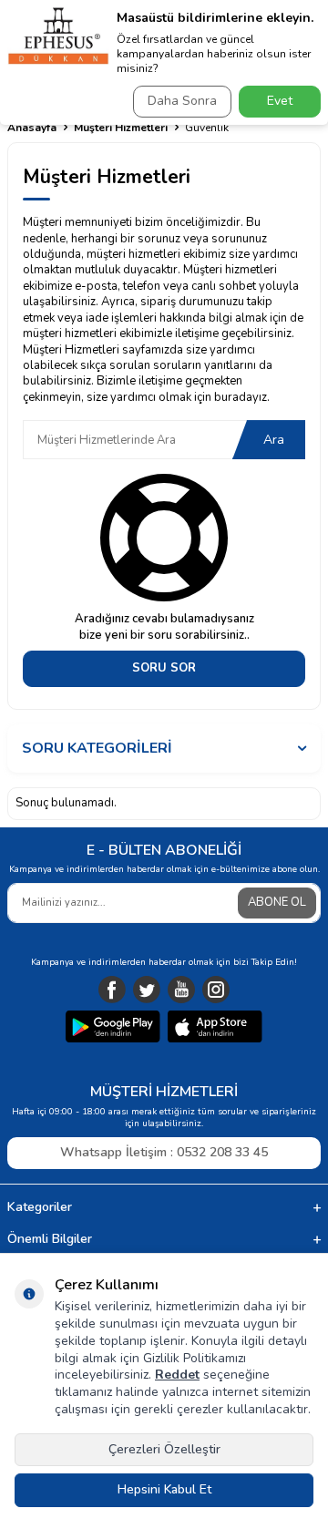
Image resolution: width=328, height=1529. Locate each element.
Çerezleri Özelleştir (164, 1449)
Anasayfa (31, 127)
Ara (273, 439)
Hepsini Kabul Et (164, 1489)
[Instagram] (216, 989)
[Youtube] (181, 989)
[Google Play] (113, 1029)
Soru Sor (164, 668)
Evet (279, 100)
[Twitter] (146, 989)
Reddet (177, 1374)
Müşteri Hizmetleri (121, 127)
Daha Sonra (182, 100)
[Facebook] (112, 989)
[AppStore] (215, 1029)
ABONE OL (277, 902)
